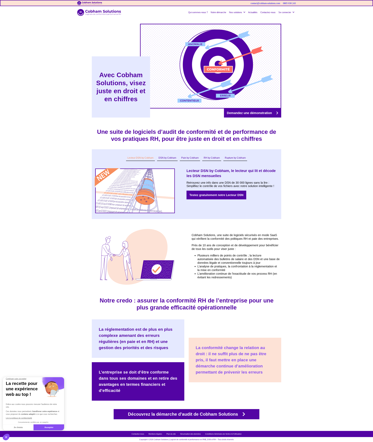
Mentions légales (155, 434)
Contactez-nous (268, 12)
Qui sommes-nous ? (198, 12)
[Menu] (364, 5)
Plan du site (171, 434)
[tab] (140, 158)
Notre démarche (218, 12)
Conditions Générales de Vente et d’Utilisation (223, 434)
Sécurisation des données (190, 434)
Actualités (252, 12)
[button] (237, 12)
